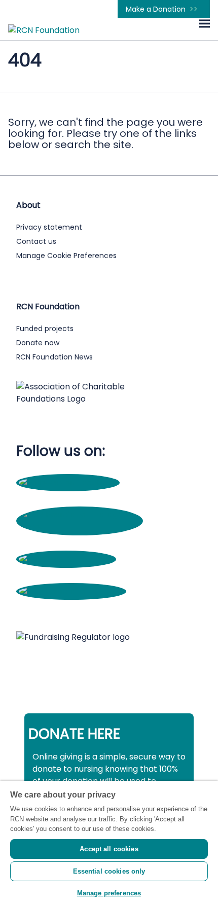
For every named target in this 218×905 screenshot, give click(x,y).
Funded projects (45, 328)
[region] (109, 843)
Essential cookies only (109, 871)
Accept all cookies (109, 849)
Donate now (37, 343)
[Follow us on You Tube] (66, 559)
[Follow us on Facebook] (68, 482)
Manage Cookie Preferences (66, 255)
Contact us (36, 241)
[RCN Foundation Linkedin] (71, 591)
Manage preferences (109, 893)
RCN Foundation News (54, 357)
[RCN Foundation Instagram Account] (79, 526)
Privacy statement (49, 227)
